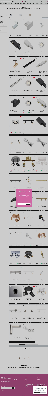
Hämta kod (28, 204)
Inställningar (43, 392)
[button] (31, 190)
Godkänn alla (37, 392)
